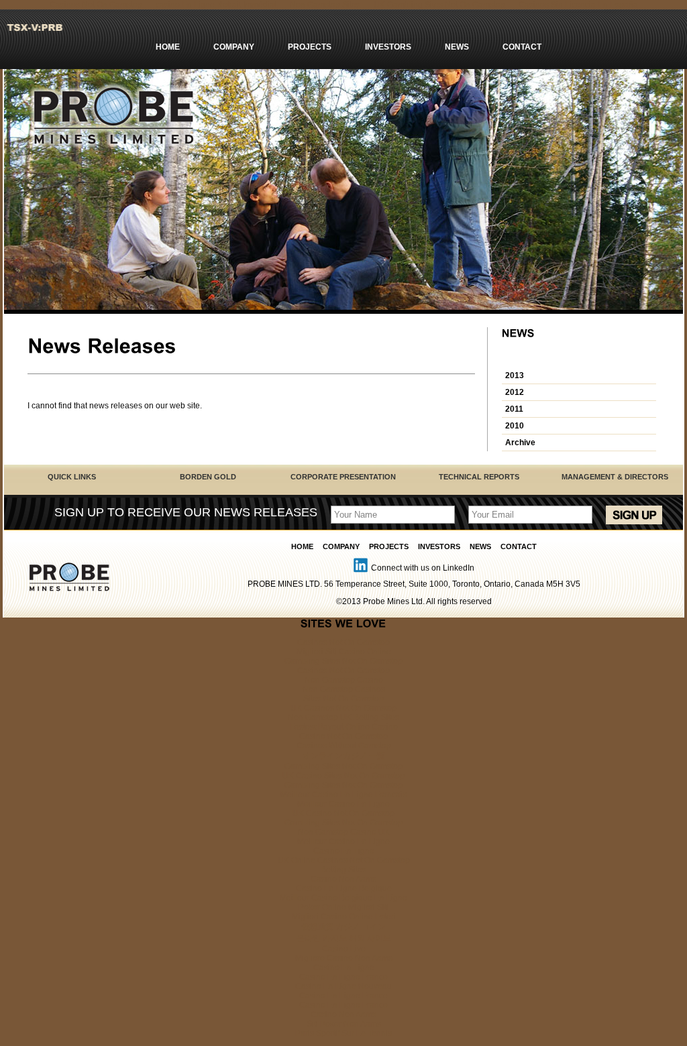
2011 (514, 409)
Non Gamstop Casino (344, 680)
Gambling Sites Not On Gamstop (343, 661)
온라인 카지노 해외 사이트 (344, 938)
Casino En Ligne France (343, 977)
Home (168, 47)
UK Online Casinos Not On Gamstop (344, 860)
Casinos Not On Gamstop (343, 642)
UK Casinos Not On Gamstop (343, 708)
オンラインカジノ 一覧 (344, 755)
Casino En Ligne (343, 851)
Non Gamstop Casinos (344, 689)
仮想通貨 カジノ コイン (343, 926)
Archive (520, 442)
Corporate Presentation (343, 477)
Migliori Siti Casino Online (344, 651)
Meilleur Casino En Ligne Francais (343, 794)
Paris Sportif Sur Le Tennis (343, 1033)
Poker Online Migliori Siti (343, 907)
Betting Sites (343, 869)
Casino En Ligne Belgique (344, 888)
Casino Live (344, 948)
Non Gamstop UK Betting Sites (343, 717)
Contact (522, 47)
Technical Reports (479, 477)
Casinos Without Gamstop (344, 745)
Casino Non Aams (343, 879)
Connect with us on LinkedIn (422, 568)
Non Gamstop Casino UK (344, 832)
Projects (309, 47)
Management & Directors (615, 477)
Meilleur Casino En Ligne (343, 804)
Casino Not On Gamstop (343, 736)
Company (233, 47)
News (457, 47)
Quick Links (72, 477)
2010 (514, 425)
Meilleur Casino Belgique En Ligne (343, 898)
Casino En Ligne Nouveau (343, 986)
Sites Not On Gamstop (343, 698)
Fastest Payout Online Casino (344, 727)
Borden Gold (208, 477)
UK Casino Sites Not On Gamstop (343, 775)
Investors (388, 47)
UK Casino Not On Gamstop (343, 813)
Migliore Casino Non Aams (343, 958)
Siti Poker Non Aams (344, 1024)
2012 (514, 392)
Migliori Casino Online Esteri (344, 916)
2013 (514, 375)
